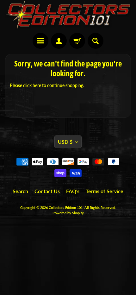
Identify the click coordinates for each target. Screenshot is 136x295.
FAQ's (72, 191)
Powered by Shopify (68, 213)
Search (20, 191)
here (37, 85)
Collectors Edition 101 (66, 207)
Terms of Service (104, 191)
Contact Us (47, 191)
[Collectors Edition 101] (68, 15)
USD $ (65, 142)
